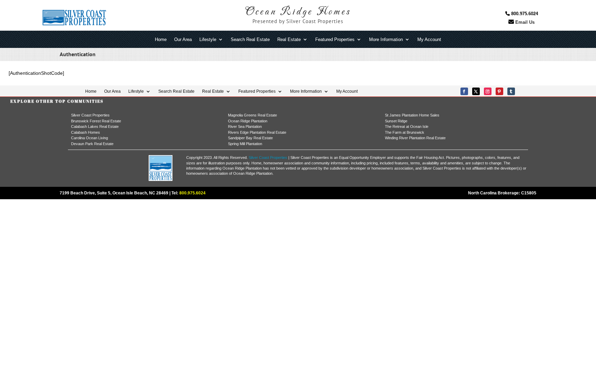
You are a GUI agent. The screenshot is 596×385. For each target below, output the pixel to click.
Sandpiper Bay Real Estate (250, 138)
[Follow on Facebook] (464, 91)
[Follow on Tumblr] (511, 91)
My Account (429, 40)
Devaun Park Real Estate (92, 144)
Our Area (183, 40)
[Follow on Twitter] (476, 91)
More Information (386, 40)
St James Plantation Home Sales (412, 115)
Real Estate (289, 40)
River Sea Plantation (245, 126)
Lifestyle (207, 40)
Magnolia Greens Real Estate (252, 115)
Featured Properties (335, 40)
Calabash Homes (85, 132)
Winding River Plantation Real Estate (415, 138)
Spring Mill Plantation (245, 144)
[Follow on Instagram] (487, 91)
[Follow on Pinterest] (499, 91)
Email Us (524, 22)
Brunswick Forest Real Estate (96, 121)
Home (161, 40)
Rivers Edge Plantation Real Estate (257, 132)
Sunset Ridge (396, 121)
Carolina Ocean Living (89, 138)
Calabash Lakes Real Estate (95, 126)
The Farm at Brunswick (404, 132)
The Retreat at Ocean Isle (406, 126)
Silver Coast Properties (90, 115)
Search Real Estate (250, 40)
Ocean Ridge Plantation (247, 121)
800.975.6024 (524, 13)
